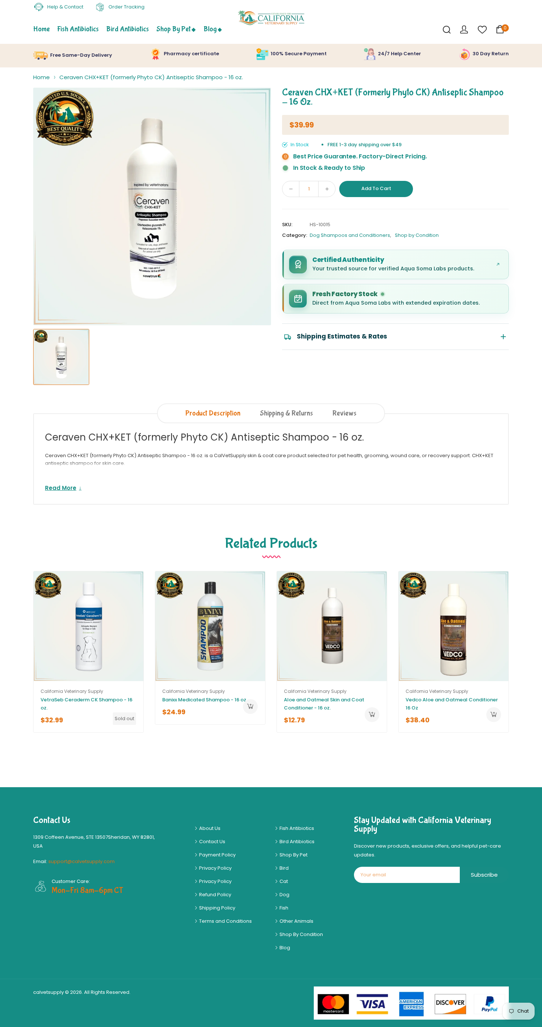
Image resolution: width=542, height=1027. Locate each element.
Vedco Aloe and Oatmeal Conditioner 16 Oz (452, 703)
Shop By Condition (300, 934)
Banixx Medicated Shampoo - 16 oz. (204, 699)
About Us (209, 828)
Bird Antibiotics (296, 841)
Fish (283, 907)
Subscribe (484, 875)
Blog (284, 947)
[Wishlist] (482, 29)
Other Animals (295, 921)
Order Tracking (126, 6)
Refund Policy (214, 894)
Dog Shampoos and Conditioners (350, 235)
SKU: (287, 224)
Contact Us (211, 841)
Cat (283, 881)
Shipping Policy (216, 907)
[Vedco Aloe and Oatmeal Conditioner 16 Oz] (453, 626)
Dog (283, 894)
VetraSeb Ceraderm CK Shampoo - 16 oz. (86, 703)
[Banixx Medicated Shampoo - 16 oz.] (210, 626)
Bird (283, 868)
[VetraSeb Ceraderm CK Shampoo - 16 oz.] (88, 626)
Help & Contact (64, 6)
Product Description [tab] (212, 413)
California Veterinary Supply (72, 691)
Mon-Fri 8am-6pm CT (87, 890)
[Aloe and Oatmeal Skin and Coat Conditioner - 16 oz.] (332, 626)
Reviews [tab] (345, 413)
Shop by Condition (417, 235)
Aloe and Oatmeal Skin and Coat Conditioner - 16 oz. (324, 703)
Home (41, 77)
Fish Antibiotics (296, 828)
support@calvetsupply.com (81, 861)
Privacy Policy (215, 868)
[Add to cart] (250, 706)
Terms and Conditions (225, 921)
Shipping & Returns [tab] (286, 413)
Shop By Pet (293, 854)
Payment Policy (217, 854)
